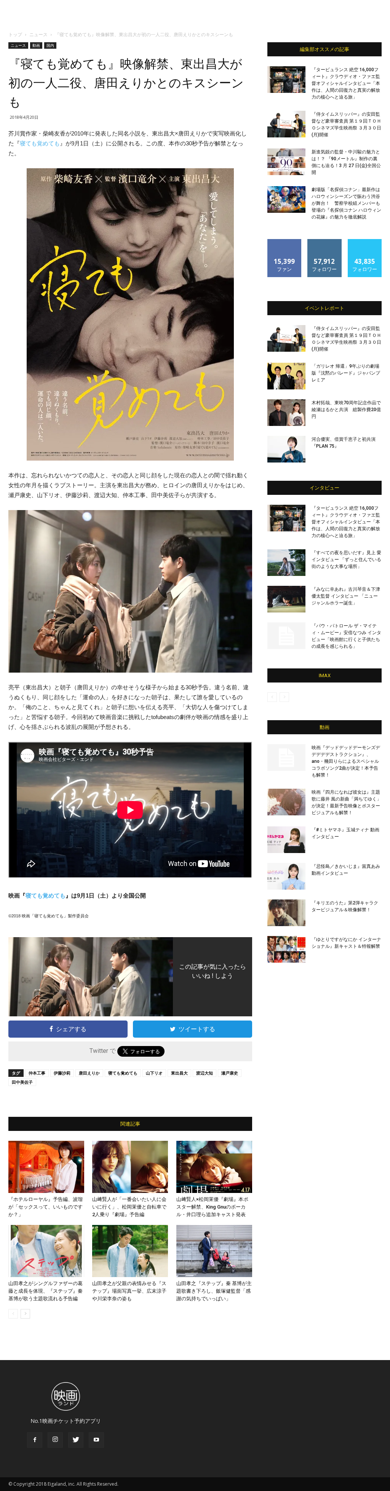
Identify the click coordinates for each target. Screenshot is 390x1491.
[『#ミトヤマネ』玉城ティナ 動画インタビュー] (286, 839)
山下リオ (154, 1073)
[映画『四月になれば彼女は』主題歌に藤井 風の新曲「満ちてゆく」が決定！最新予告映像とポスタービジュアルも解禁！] (286, 802)
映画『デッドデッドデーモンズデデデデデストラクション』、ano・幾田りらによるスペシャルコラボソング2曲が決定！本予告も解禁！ (346, 761)
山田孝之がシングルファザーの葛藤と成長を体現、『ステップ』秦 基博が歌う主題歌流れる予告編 (45, 1291)
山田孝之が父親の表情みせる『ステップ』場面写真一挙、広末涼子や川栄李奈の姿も (129, 1291)
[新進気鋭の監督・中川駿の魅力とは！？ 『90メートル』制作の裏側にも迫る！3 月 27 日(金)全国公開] (286, 161)
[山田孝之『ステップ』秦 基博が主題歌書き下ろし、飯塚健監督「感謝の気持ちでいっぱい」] (214, 1251)
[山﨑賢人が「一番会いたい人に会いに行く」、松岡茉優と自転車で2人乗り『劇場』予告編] (130, 1167)
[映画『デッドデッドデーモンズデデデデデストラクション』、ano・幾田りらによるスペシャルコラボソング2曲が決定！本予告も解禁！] (286, 757)
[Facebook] (34, 1440)
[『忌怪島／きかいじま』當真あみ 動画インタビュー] (286, 876)
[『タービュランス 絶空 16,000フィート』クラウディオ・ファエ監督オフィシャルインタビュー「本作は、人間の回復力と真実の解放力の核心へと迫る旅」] (286, 79)
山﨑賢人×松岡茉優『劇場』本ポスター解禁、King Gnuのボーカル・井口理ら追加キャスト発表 (212, 1206)
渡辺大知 (204, 1073)
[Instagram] (55, 1440)
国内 (50, 45)
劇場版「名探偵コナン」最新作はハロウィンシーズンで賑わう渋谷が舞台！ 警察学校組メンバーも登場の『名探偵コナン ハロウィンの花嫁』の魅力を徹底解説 (346, 203)
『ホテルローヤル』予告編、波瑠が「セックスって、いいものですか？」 (45, 1206)
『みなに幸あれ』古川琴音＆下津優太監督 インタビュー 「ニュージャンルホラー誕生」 (346, 596)
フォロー (324, 242)
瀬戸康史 (229, 1073)
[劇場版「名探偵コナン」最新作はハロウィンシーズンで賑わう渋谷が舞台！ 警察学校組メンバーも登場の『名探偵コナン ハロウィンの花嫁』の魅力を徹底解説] (286, 199)
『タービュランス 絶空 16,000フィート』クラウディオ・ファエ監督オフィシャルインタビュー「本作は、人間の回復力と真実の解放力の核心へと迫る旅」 (346, 83)
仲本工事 (37, 1073)
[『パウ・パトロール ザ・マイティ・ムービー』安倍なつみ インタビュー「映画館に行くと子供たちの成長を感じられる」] (286, 635)
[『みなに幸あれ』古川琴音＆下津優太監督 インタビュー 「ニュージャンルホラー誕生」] (286, 599)
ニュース (38, 34)
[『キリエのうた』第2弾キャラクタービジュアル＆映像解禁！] (286, 912)
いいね (284, 242)
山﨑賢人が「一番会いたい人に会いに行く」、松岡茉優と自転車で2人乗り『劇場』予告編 (129, 1206)
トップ (15, 34)
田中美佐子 (22, 1082)
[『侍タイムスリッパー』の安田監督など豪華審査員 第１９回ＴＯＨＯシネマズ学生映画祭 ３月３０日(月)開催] (286, 124)
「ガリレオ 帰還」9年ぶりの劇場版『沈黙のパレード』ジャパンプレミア (346, 373)
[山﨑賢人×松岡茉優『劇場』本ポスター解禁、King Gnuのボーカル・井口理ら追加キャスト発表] (214, 1167)
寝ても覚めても (40, 143)
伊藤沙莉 (62, 1073)
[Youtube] (96, 1440)
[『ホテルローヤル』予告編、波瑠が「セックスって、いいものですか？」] (46, 1167)
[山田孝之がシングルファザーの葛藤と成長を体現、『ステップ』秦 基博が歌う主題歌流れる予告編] (46, 1251)
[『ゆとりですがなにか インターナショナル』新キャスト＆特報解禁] (286, 949)
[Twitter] (75, 1440)
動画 (36, 45)
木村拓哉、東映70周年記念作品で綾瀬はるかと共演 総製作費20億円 (346, 409)
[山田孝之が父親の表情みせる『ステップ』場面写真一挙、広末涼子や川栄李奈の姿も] (130, 1251)
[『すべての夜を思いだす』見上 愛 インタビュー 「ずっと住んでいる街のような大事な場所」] (286, 562)
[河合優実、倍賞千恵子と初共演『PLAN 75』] (286, 449)
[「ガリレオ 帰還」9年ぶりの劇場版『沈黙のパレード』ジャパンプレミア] (286, 376)
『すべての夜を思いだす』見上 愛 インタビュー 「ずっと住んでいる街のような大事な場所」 (346, 559)
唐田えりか (89, 1073)
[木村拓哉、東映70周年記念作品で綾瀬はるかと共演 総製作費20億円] (286, 412)
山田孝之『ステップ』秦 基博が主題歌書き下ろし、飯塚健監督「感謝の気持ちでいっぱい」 (214, 1291)
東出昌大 (179, 1073)
